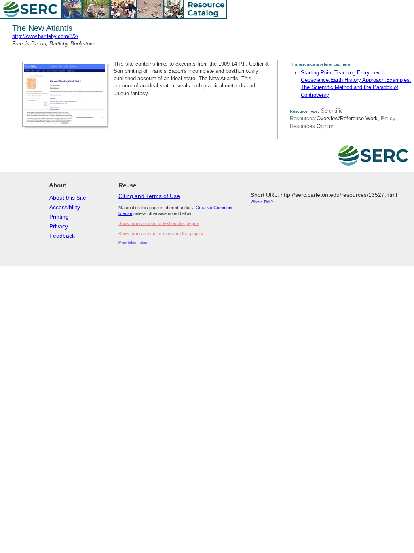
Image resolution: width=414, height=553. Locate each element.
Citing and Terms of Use (149, 196)
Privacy (58, 226)
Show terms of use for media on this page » (160, 233)
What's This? (262, 202)
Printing (59, 216)
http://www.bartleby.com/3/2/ (45, 36)
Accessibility (64, 207)
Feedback (62, 235)
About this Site (67, 197)
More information (132, 243)
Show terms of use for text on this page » (158, 223)
